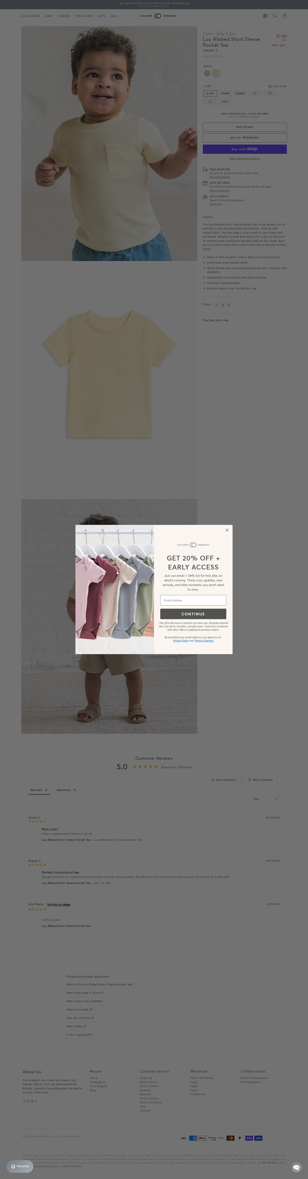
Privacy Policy (181, 640)
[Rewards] (19, 1166)
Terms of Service (204, 640)
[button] (296, 1167)
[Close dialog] (227, 530)
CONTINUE (193, 613)
